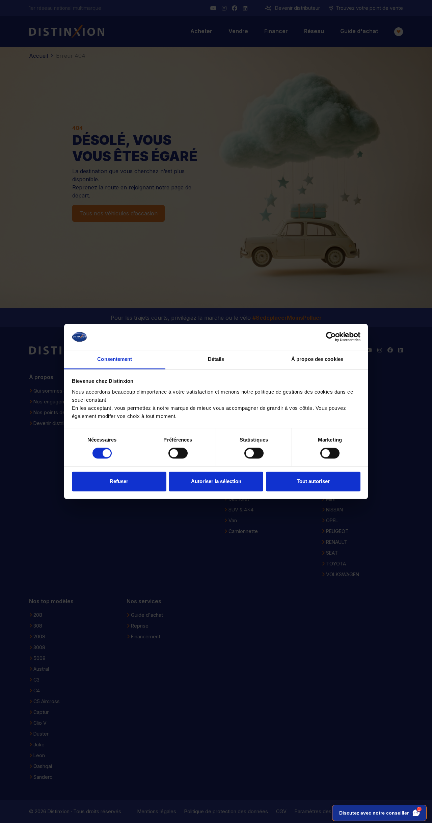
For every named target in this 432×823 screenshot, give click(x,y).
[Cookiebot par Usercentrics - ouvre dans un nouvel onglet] (330, 337)
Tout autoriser (313, 481)
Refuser (119, 481)
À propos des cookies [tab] (317, 359)
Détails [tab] (216, 359)
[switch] (178, 453)
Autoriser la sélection (216, 481)
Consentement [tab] (114, 359)
